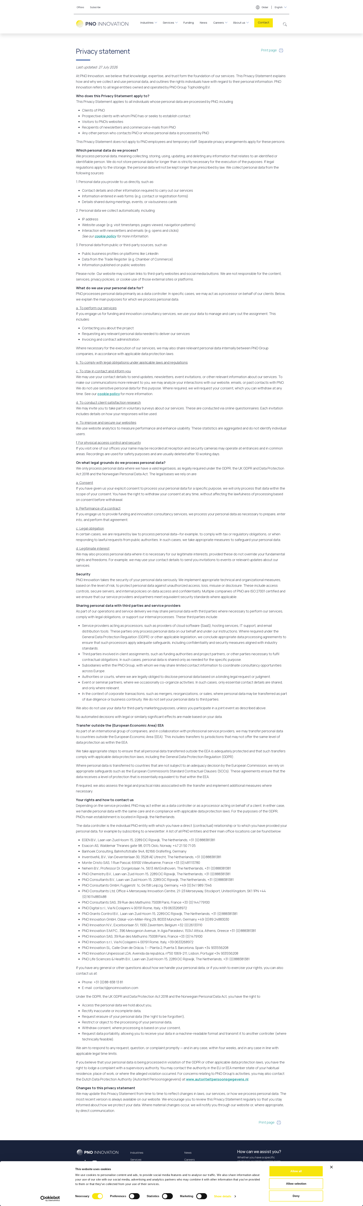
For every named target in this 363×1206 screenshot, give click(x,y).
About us (239, 23)
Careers (218, 23)
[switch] (134, 1196)
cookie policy (105, 236)
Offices (80, 7)
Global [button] (272, 7)
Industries (147, 23)
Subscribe (95, 7)
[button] (285, 24)
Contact (263, 22)
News (203, 23)
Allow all (296, 1171)
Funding (188, 23)
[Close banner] (331, 1167)
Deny (296, 1195)
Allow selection (296, 1183)
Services (168, 23)
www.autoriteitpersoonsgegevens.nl (217, 1079)
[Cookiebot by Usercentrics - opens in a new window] (50, 1198)
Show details (222, 1196)
